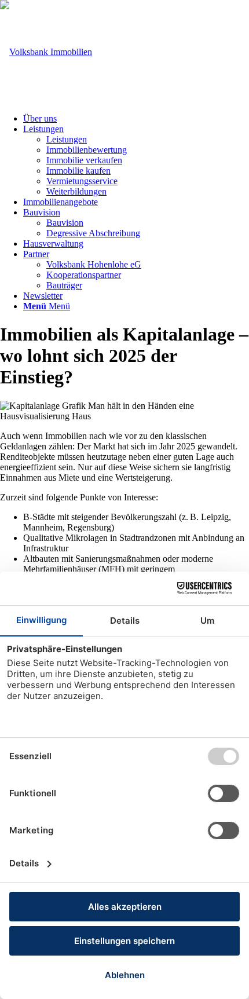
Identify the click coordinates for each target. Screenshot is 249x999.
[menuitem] (136, 119)
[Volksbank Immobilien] (46, 52)
